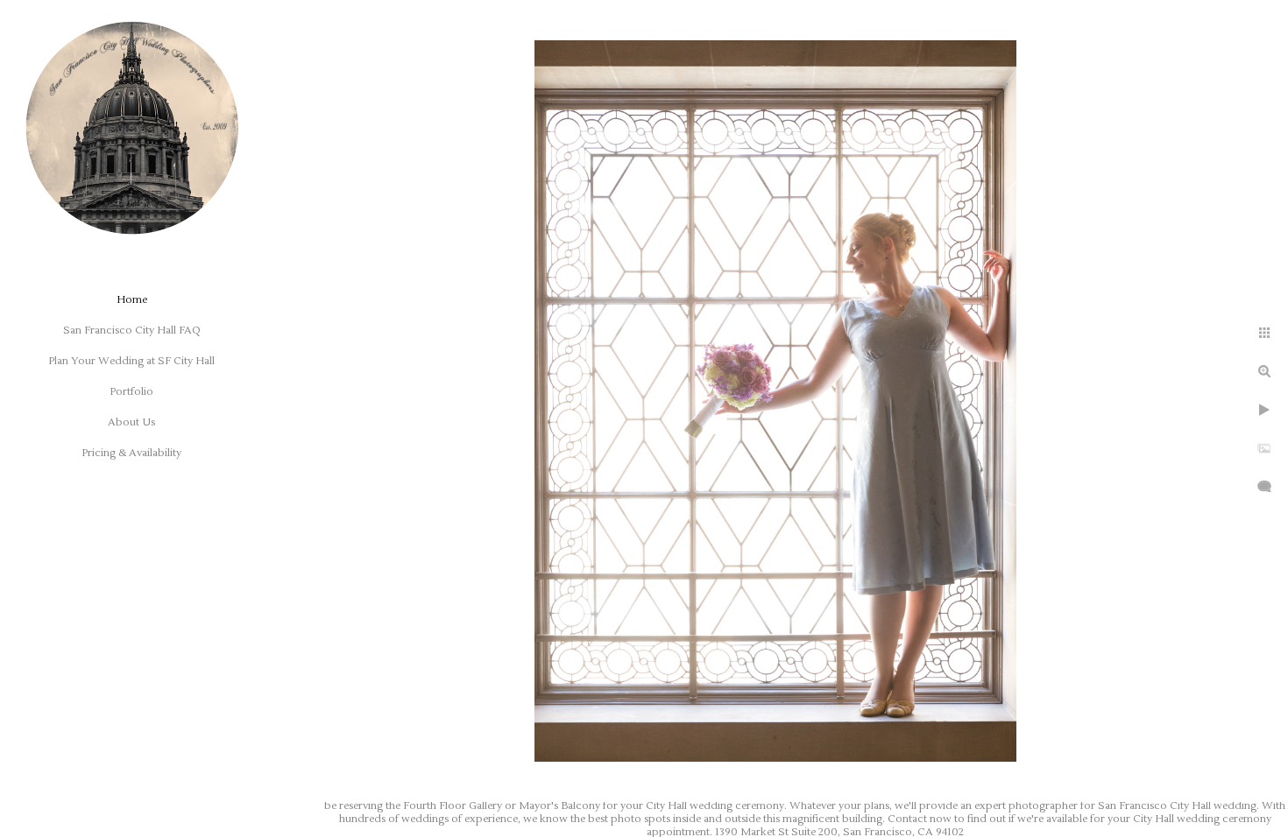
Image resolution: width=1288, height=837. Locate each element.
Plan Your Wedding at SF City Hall (131, 361)
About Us (131, 422)
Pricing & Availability (131, 453)
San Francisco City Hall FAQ (132, 330)
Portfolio (131, 391)
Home (132, 299)
